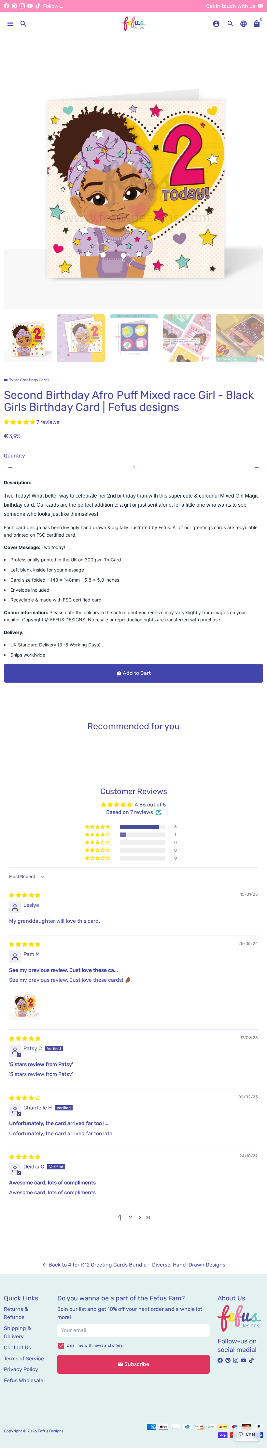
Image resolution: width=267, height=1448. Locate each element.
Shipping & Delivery (17, 1332)
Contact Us (17, 1347)
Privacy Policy (21, 1369)
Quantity (14, 456)
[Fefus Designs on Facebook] (6, 6)
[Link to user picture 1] (24, 1005)
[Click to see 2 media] (81, 338)
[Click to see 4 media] (187, 338)
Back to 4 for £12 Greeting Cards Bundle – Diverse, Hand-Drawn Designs (133, 1265)
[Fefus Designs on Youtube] (30, 6)
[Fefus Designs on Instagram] (22, 6)
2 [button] (130, 1217)
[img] (24, 895)
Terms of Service (24, 1358)
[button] (20, 422)
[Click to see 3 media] (134, 338)
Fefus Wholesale (23, 1380)
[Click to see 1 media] (28, 338)
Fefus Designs (50, 1431)
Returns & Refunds (16, 1313)
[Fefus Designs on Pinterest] (14, 6)
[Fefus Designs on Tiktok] (37, 6)
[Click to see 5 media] (240, 338)
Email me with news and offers (94, 1345)
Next (254, 179)
